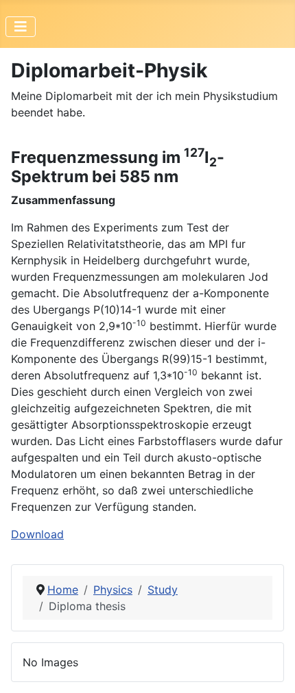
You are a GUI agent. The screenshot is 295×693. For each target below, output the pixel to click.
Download (37, 534)
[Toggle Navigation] (20, 26)
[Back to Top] (271, 667)
